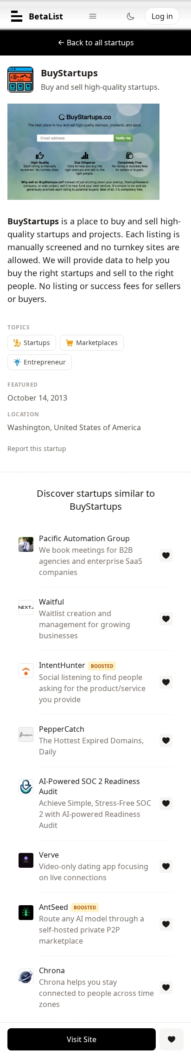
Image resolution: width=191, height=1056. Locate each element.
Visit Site (81, 1039)
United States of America (97, 427)
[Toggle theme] (130, 16)
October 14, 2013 (37, 398)
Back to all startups (100, 42)
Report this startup (36, 448)
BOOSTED (102, 666)
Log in (162, 16)
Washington (28, 427)
